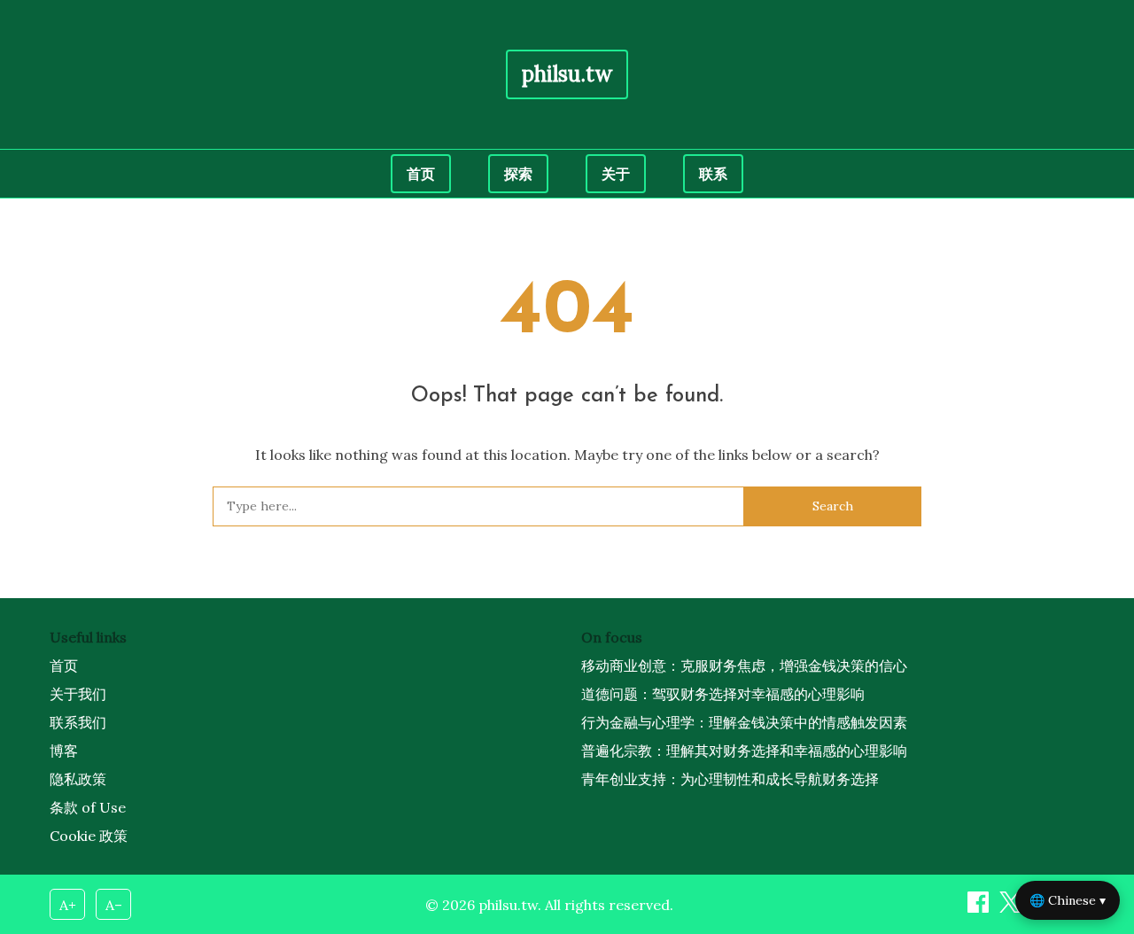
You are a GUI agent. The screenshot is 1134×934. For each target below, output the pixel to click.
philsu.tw (567, 74)
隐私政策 (78, 779)
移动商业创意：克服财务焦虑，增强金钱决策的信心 (744, 665)
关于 (616, 174)
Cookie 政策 (89, 835)
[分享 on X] (1011, 907)
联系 (713, 174)
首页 (421, 174)
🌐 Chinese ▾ (1067, 900)
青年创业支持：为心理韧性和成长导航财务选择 (730, 779)
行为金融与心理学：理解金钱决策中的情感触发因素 (744, 722)
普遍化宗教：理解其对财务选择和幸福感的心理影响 (744, 750)
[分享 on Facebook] (979, 907)
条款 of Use (88, 807)
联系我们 (78, 722)
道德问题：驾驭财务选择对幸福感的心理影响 (723, 694)
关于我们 (78, 694)
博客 (64, 750)
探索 (518, 174)
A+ (67, 905)
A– (113, 905)
